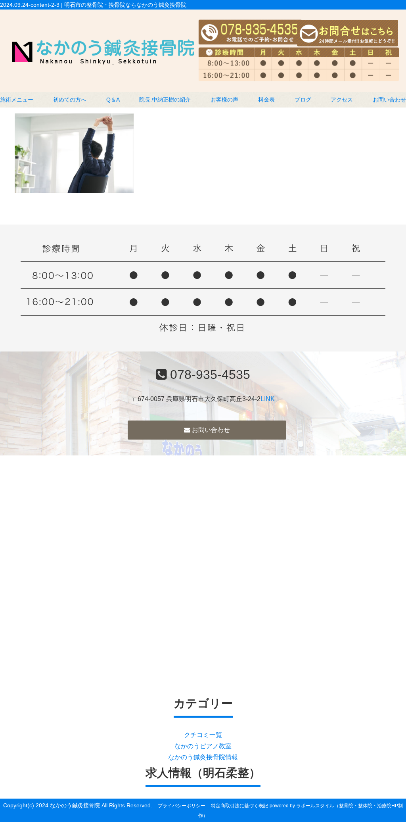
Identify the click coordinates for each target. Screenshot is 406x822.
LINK (267, 399)
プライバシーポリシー (181, 806)
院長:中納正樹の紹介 (165, 99)
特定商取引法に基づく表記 (239, 806)
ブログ (303, 99)
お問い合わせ (389, 99)
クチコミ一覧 (203, 735)
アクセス (342, 99)
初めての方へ (69, 99)
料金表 (266, 99)
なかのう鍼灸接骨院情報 (203, 757)
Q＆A (113, 99)
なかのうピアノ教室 (203, 746)
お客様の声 (224, 99)
